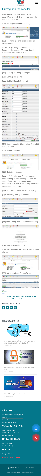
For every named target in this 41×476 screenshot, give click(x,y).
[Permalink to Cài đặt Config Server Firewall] (20, 383)
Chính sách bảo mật (27, 472)
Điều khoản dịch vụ (13, 472)
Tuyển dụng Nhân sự (9, 420)
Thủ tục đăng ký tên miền (11, 433)
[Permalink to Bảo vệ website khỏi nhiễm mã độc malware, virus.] (20, 357)
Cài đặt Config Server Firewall (14, 394)
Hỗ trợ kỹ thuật (7, 443)
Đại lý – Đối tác (7, 454)
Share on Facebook (13, 296)
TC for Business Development (12, 415)
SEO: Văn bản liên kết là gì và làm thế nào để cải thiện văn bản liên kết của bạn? (19, 342)
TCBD (19, 468)
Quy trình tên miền (8, 430)
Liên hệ (4, 417)
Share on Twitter (26, 296)
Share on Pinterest (18, 299)
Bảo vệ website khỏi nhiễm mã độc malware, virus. (19, 368)
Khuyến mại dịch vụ (9, 422)
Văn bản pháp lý (7, 435)
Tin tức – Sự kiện (8, 446)
